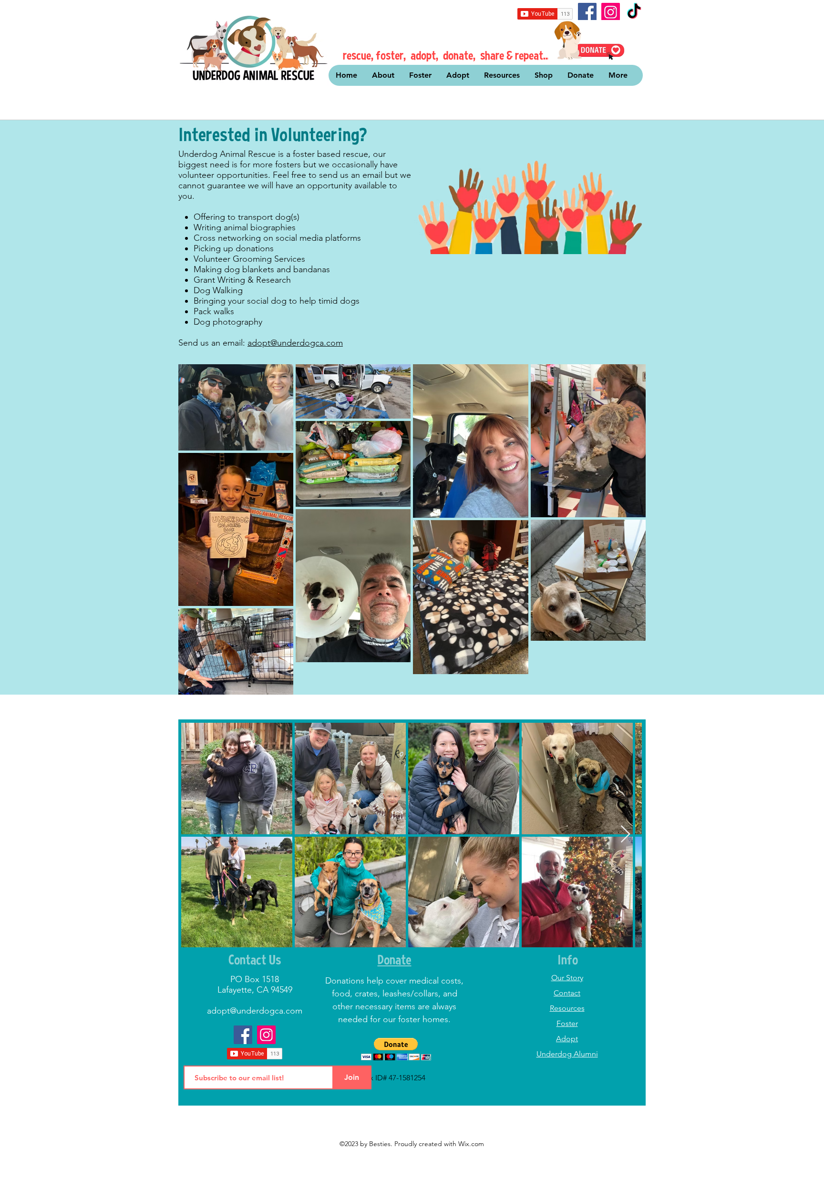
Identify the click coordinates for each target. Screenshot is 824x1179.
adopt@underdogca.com (295, 343)
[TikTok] (634, 12)
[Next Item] (625, 834)
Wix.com (471, 1143)
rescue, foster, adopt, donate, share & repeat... (446, 55)
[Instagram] (610, 12)
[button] (396, 1049)
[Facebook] (587, 12)
